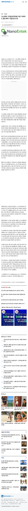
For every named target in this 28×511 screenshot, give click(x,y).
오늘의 (5, 432)
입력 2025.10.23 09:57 (9, 22)
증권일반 (5, 13)
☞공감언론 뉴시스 (5, 274)
